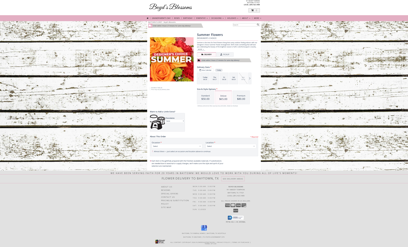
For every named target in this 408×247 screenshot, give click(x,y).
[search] (258, 24)
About (245, 18)
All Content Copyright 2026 (183, 242)
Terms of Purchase (240, 242)
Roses (177, 18)
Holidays (231, 18)
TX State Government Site (214, 237)
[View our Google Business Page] (204, 231)
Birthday (187, 18)
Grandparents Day (161, 18)
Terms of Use (211, 244)
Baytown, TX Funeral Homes (193, 233)
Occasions (216, 18)
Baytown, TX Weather (192, 237)
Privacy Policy (223, 242)
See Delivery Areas (233, 179)
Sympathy (201, 18)
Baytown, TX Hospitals (216, 233)
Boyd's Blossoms (170, 7)
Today (219, 70)
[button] (254, 10)
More (256, 18)
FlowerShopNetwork (205, 242)
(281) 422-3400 (254, 5)
